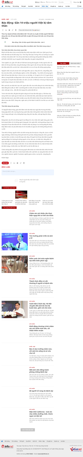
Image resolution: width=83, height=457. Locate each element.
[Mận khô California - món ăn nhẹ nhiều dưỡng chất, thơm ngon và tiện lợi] (15, 417)
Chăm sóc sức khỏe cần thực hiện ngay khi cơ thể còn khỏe (47, 202)
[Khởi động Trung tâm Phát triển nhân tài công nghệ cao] (35, 195)
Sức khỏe (14, 19)
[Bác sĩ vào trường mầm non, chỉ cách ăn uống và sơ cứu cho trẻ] (15, 354)
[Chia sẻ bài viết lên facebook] (3, 30)
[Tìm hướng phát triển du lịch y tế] (15, 241)
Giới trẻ (37, 6)
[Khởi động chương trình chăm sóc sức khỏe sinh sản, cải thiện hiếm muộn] (15, 332)
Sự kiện (67, 6)
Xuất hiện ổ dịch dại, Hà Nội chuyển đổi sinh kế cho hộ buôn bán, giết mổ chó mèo (40, 306)
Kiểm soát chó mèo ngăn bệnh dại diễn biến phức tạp (41, 259)
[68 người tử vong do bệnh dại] (15, 396)
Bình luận (5, 163)
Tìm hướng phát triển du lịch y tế (41, 237)
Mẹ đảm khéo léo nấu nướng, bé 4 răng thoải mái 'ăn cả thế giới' (68, 110)
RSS (80, 6)
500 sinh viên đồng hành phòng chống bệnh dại (39, 371)
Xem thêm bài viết (27, 430)
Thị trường (16, 6)
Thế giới (23, 6)
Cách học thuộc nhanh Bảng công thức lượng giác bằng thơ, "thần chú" (67, 78)
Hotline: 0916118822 (52, 2)
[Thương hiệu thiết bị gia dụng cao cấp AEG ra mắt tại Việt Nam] (21, 195)
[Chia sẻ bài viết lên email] (9, 30)
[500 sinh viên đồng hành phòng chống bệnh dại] (15, 375)
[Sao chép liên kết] (12, 30)
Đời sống (7, 6)
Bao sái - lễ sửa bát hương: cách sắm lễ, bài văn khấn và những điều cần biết (69, 104)
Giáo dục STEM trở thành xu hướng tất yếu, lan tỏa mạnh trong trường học (69, 116)
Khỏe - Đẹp (5, 19)
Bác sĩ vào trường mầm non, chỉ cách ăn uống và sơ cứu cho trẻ (40, 351)
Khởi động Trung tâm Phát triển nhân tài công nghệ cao (35, 202)
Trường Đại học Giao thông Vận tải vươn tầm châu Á (7, 202)
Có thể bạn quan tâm (9, 187)
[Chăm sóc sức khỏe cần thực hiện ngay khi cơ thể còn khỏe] (48, 195)
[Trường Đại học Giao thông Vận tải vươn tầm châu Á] (8, 195)
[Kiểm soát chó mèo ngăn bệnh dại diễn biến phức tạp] (15, 264)
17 (77, 79)
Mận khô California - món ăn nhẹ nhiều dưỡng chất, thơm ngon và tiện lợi (41, 414)
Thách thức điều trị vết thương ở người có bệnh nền (41, 282)
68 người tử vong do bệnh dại (41, 391)
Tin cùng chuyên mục (9, 207)
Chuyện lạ (53, 6)
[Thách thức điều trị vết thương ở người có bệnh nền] (15, 287)
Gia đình (30, 6)
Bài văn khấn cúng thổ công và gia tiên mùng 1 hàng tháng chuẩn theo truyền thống (67, 92)
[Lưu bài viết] (16, 30)
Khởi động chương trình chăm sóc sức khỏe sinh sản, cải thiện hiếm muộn (41, 328)
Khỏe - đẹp (45, 6)
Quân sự (60, 6)
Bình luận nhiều (75, 63)
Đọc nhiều (63, 63)
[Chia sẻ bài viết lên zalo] (6, 30)
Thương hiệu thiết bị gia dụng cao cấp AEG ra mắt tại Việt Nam (21, 202)
